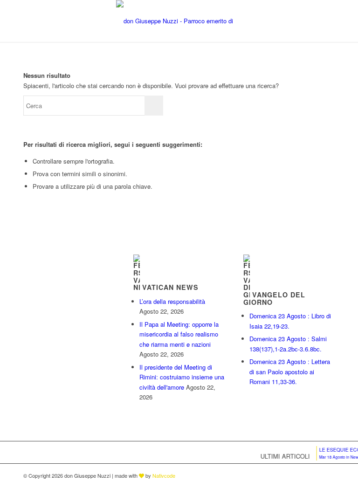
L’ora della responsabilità (172, 301)
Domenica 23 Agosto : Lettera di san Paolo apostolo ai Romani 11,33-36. (289, 371)
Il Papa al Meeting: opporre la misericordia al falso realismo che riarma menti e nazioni (179, 334)
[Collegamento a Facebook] (300, 475)
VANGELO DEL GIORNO (274, 298)
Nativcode (163, 475)
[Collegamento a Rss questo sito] (328, 475)
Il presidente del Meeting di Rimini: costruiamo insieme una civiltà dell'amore (181, 377)
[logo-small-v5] (179, 21)
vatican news (170, 287)
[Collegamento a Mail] (314, 475)
